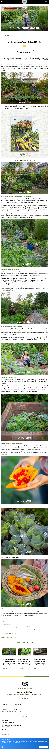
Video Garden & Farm (19, 711)
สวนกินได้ (16, 637)
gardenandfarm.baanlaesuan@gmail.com (14, 725)
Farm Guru (5, 707)
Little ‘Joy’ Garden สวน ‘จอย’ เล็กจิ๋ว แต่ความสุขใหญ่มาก (24, 627)
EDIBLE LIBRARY (17, 702)
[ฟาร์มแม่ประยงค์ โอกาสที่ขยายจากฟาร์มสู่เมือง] (40, 651)
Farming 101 (5, 702)
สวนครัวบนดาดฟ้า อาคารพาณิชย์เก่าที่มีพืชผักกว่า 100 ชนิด (24, 629)
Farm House (9, 33)
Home (2, 33)
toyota (38, 657)
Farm (35, 657)
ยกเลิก (34, 747)
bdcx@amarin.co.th (6, 731)
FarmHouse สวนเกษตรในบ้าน (28, 160)
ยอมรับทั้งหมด (43, 747)
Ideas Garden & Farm (19, 707)
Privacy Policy (5, 734)
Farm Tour (5, 709)
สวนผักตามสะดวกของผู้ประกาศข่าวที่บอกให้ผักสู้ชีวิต (9, 661)
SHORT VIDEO (17, 709)
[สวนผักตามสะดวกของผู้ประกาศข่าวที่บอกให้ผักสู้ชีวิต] (9, 651)
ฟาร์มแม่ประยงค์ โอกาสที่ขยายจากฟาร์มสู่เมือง (39, 660)
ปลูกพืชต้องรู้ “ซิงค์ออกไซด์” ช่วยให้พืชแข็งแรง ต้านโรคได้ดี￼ (24, 661)
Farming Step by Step (7, 711)
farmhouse (9, 637)
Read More (5, 668)
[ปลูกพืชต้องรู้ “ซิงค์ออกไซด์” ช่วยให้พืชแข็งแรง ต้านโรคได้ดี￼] (24, 651)
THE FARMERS (17, 704)
